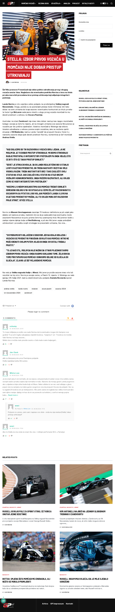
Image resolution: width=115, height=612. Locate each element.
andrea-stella (9, 289)
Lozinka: (81, 31)
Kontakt (69, 604)
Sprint (19, 507)
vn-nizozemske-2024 (12, 293)
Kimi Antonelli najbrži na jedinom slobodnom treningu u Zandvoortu (82, 513)
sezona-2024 (60, 289)
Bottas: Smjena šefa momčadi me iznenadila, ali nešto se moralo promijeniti (26, 580)
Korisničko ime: (84, 22)
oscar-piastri (46, 289)
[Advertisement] (97, 67)
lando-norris (23, 289)
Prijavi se (106, 45)
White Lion (26, 409)
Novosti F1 (10, 51)
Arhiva (45, 604)
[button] (3, 3)
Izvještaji (5, 507)
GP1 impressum (57, 604)
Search (110, 153)
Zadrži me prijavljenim (88, 40)
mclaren (35, 289)
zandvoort (28, 293)
